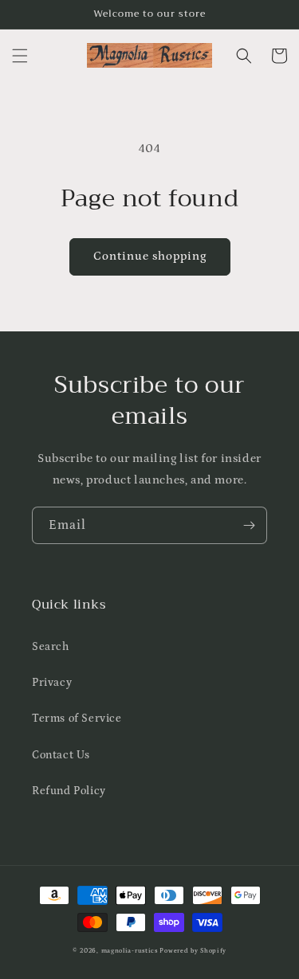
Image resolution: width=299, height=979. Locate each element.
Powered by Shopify (192, 950)
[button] (19, 55)
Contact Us (61, 755)
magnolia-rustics (129, 950)
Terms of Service (77, 718)
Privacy (52, 682)
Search (50, 646)
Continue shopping (150, 256)
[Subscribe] (248, 525)
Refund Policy (69, 791)
